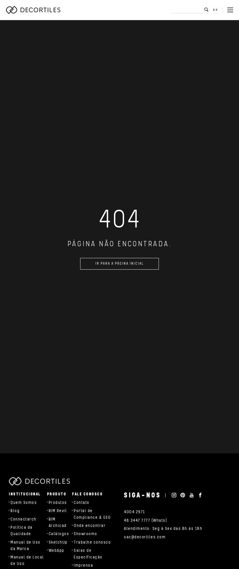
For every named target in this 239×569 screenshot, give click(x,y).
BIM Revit (58, 511)
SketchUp (58, 542)
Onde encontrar (90, 525)
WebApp (56, 550)
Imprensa (83, 565)
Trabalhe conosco (92, 542)
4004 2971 (134, 512)
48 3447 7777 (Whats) (145, 520)
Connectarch (23, 519)
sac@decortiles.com (145, 537)
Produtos (58, 502)
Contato (81, 502)
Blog (15, 511)
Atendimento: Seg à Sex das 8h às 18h (163, 528)
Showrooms (85, 534)
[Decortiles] (33, 10)
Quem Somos (23, 502)
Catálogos (59, 534)
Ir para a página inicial (119, 263)
